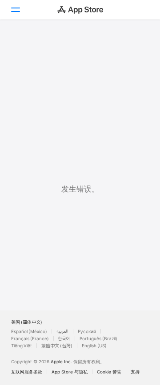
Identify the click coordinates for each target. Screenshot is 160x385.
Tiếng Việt (21, 345)
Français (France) (30, 338)
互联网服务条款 (26, 371)
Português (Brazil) (98, 338)
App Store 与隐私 (70, 371)
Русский (87, 331)
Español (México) (29, 331)
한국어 (64, 338)
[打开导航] (15, 10)
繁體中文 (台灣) (56, 345)
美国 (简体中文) (26, 322)
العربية (62, 331)
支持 (135, 371)
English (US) (94, 345)
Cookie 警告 (109, 371)
